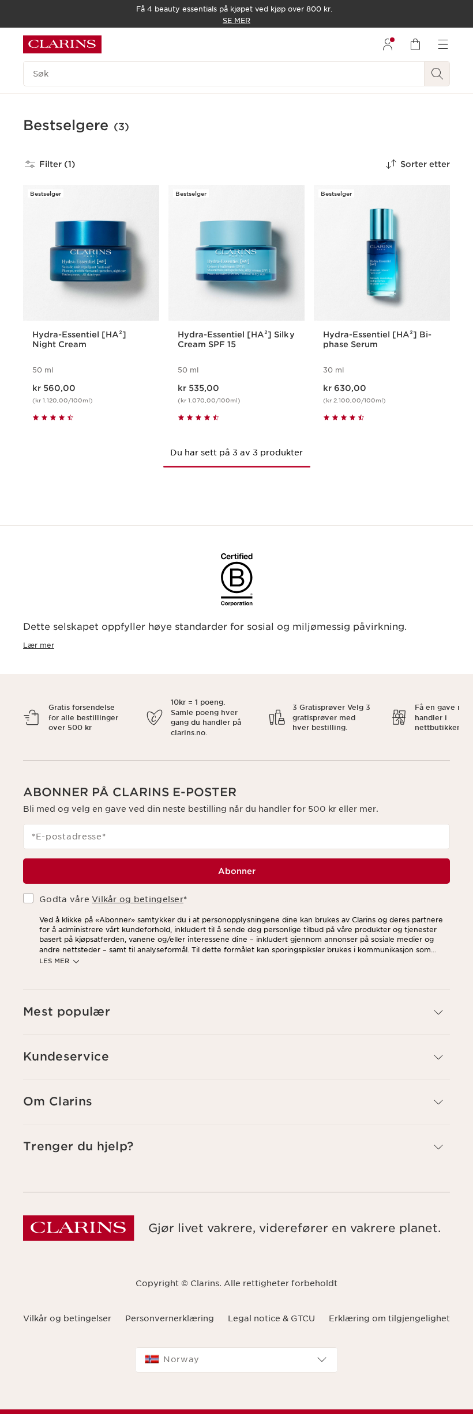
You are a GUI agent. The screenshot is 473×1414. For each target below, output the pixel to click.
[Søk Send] (437, 73)
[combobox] (236, 1349)
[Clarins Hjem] (62, 44)
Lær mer (38, 645)
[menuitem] (388, 44)
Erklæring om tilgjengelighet (389, 1308)
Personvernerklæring (169, 1308)
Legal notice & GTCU (271, 1308)
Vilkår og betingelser (137, 889)
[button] (236, 1002)
